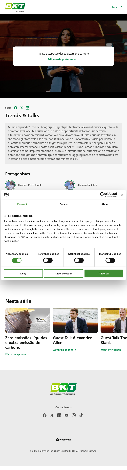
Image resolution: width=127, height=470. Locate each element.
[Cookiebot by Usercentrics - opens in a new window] (102, 194)
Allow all (104, 273)
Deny (23, 273)
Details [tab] (64, 204)
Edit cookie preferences (62, 59)
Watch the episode (15, 354)
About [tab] (105, 204)
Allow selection (63, 273)
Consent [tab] (22, 204)
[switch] (48, 260)
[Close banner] (122, 194)
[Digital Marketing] (63, 439)
